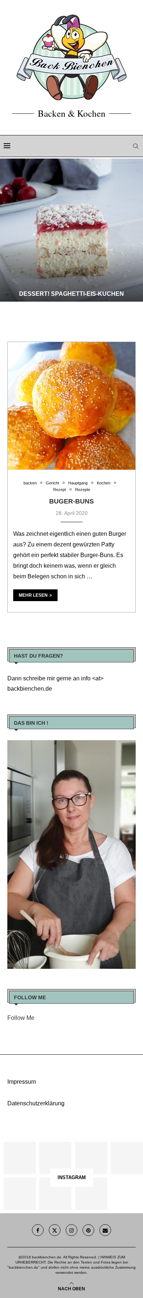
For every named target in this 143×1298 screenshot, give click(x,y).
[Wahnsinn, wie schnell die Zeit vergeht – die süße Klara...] (55, 1194)
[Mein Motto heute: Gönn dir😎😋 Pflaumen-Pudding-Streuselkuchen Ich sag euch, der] (55, 1158)
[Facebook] (38, 1230)
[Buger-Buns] (71, 406)
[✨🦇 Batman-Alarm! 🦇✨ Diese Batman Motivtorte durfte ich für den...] (20, 1158)
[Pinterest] (88, 1230)
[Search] (135, 146)
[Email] (105, 1230)
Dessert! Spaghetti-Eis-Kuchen (71, 294)
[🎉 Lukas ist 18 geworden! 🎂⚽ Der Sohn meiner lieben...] (91, 1194)
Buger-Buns (71, 501)
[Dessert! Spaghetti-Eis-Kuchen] (71, 230)
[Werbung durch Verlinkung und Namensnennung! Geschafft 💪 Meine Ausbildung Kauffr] (91, 1158)
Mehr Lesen (33, 595)
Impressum (21, 1082)
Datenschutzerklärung (36, 1103)
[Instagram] (71, 1230)
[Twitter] (54, 1230)
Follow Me (20, 1018)
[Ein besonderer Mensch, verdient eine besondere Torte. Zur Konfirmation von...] (127, 1158)
